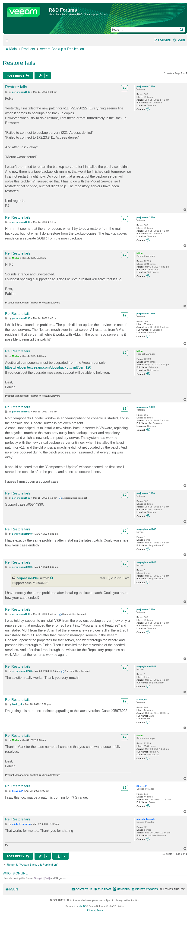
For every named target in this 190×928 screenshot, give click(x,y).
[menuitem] (178, 40)
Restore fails (19, 63)
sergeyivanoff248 (146, 529)
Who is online (15, 873)
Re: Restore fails (17, 217)
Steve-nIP (141, 786)
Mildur (139, 253)
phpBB (82, 906)
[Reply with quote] (124, 88)
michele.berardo (145, 819)
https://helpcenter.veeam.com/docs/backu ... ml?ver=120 (48, 367)
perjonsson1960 (145, 86)
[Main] (26, 10)
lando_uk (141, 699)
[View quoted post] (52, 578)
